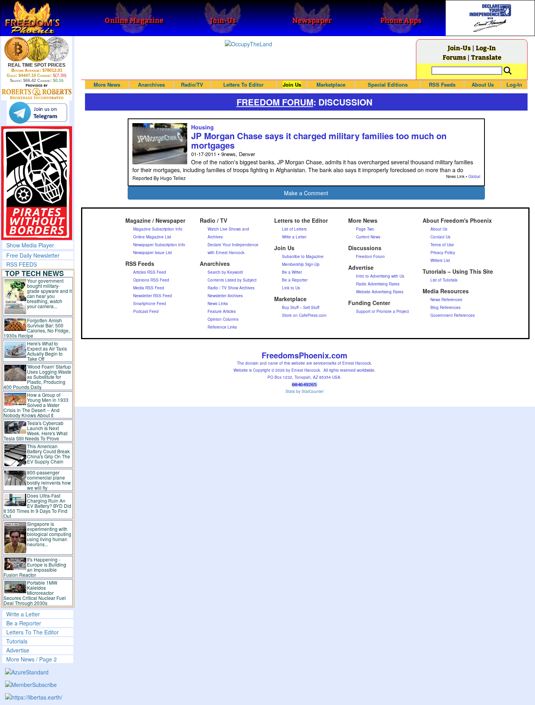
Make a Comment (306, 193)
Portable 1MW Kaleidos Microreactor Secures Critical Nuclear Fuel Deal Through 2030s (35, 592)
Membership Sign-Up (301, 264)
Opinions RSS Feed (151, 280)
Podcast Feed (146, 311)
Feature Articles (222, 311)
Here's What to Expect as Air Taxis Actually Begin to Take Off (47, 351)
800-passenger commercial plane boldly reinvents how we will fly (49, 480)
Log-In (486, 48)
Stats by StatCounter (305, 391)
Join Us (292, 84)
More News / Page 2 (31, 659)
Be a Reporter (23, 623)
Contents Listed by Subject (232, 280)
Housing (202, 127)
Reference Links (222, 327)
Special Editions (388, 84)
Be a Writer (292, 272)
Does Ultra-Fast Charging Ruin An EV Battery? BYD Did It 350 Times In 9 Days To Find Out (37, 505)
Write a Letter (23, 614)
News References (446, 299)
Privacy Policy (442, 252)
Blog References (445, 307)
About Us (483, 84)
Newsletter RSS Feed (152, 295)
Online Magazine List (152, 237)
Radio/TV (192, 84)
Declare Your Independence (233, 244)
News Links (218, 303)
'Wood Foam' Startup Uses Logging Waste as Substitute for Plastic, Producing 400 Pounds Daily (37, 376)
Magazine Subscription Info (158, 229)
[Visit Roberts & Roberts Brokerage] (36, 49)
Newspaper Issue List (152, 252)
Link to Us (291, 288)
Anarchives (151, 84)
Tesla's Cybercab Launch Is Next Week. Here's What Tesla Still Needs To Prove (35, 431)
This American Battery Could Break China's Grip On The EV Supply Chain (48, 454)
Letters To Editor (243, 84)
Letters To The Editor (32, 632)
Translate (486, 57)
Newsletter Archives (225, 295)
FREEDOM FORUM (275, 102)
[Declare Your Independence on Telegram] (38, 112)
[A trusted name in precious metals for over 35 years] (36, 91)
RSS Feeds (442, 84)
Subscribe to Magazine (303, 256)
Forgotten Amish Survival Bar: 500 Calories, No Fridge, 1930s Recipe (37, 328)
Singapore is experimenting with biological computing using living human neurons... (49, 533)
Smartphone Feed (149, 303)
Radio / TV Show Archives (231, 288)
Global (474, 176)
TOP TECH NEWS (34, 273)
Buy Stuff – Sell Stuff (300, 307)
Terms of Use (442, 244)
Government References (452, 315)
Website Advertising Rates (379, 291)
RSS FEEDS (21, 264)
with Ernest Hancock (226, 252)
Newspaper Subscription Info (159, 244)
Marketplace (330, 84)
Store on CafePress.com (304, 315)
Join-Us (459, 48)
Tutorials (16, 641)
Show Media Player (30, 245)
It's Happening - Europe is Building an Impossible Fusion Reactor (35, 567)
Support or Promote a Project (382, 311)
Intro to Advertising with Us (380, 276)
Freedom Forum (370, 256)
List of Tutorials (443, 280)
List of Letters (294, 229)
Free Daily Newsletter (33, 255)
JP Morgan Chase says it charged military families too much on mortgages (318, 140)
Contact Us (440, 237)
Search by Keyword (225, 272)
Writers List (440, 260)
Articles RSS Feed (149, 272)
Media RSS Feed (148, 288)
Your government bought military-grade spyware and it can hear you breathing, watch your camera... (49, 293)
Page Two (365, 229)
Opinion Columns (223, 319)
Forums (454, 57)
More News (107, 84)
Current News (368, 237)
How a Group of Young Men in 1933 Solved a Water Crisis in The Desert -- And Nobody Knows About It (36, 404)
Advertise (17, 650)
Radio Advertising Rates (377, 284)
